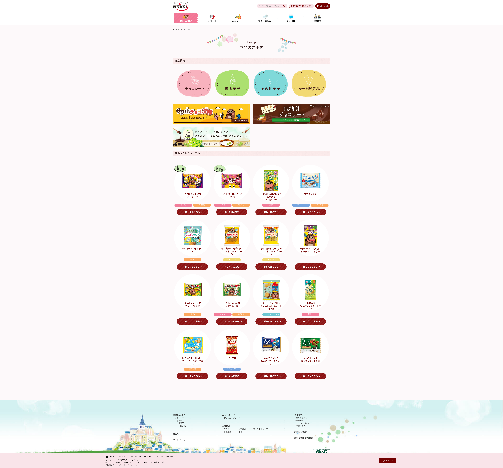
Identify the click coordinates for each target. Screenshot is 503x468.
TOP (175, 29)
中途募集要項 (301, 420)
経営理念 (242, 429)
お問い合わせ (300, 431)
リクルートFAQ (302, 423)
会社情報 (226, 426)
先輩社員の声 (301, 426)
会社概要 (227, 432)
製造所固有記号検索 (303, 437)
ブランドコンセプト (261, 429)
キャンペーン (179, 440)
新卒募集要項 (301, 418)
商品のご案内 (179, 414)
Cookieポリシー (119, 462)
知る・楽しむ (228, 414)
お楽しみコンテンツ (232, 418)
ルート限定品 (180, 426)
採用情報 (298, 414)
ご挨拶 (226, 429)
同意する (387, 460)
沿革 (240, 432)
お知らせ (177, 434)
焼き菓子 (178, 420)
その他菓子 (179, 423)
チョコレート (180, 418)
